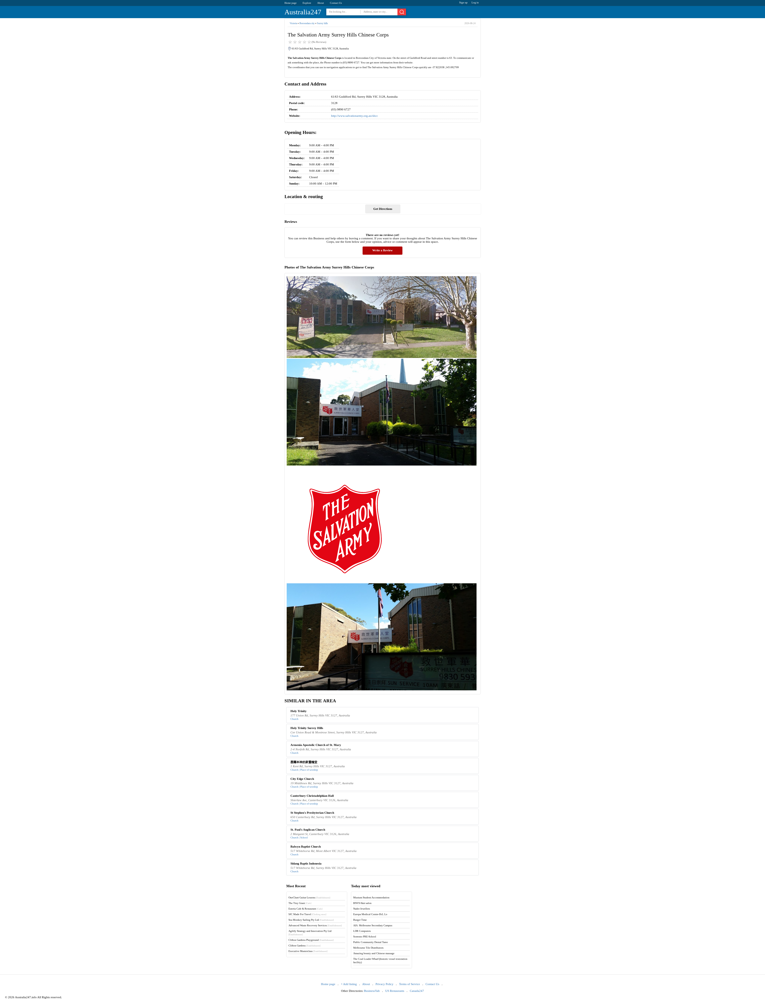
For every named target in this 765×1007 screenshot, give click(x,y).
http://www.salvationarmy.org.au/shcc (354, 115)
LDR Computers (362, 930)
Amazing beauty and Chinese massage (373, 953)
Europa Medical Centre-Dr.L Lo (370, 914)
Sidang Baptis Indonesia (306, 863)
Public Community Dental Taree (370, 942)
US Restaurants (394, 990)
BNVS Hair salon (362, 903)
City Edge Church (302, 778)
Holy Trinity (298, 711)
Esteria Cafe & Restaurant (305, 908)
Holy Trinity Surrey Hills (306, 728)
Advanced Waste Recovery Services (315, 925)
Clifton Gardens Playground (311, 939)
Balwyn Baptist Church (305, 846)
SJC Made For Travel (307, 914)
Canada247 (417, 990)
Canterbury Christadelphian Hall (312, 795)
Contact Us (336, 2)
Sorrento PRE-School (364, 936)
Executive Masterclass (308, 951)
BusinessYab (372, 990)
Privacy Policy (384, 984)
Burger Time (360, 919)
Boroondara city (307, 23)
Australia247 (302, 12)
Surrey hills (322, 23)
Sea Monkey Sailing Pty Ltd (311, 919)
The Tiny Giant (299, 903)
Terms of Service (409, 984)
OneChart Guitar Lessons (309, 897)
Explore (307, 2)
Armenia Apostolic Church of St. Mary (315, 745)
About (320, 2)
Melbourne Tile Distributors (368, 947)
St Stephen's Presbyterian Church (312, 812)
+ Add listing (349, 984)
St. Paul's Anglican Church (307, 829)
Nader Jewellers (361, 908)
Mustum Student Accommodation (371, 897)
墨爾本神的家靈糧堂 (303, 762)
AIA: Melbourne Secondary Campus (372, 925)
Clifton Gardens (304, 945)
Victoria (293, 23)
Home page (290, 2)
